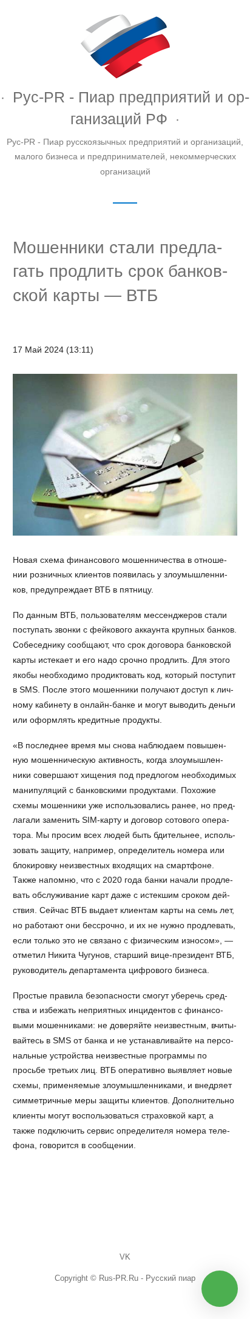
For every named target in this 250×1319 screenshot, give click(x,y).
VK (125, 1257)
